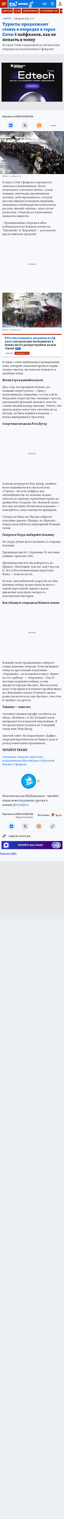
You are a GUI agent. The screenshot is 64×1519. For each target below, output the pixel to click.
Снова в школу (30, 11)
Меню (4, 4)
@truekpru (20, 804)
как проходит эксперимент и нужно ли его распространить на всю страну (30, 343)
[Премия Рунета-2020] (30, 4)
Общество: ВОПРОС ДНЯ (19, 836)
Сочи (17, 11)
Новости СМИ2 (8, 853)
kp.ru (59, 815)
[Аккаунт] (60, 4)
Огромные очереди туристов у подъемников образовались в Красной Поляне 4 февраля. (28, 760)
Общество (7, 18)
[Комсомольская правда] (18, 3)
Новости (7, 11)
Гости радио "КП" (49, 11)
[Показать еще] (53, 125)
